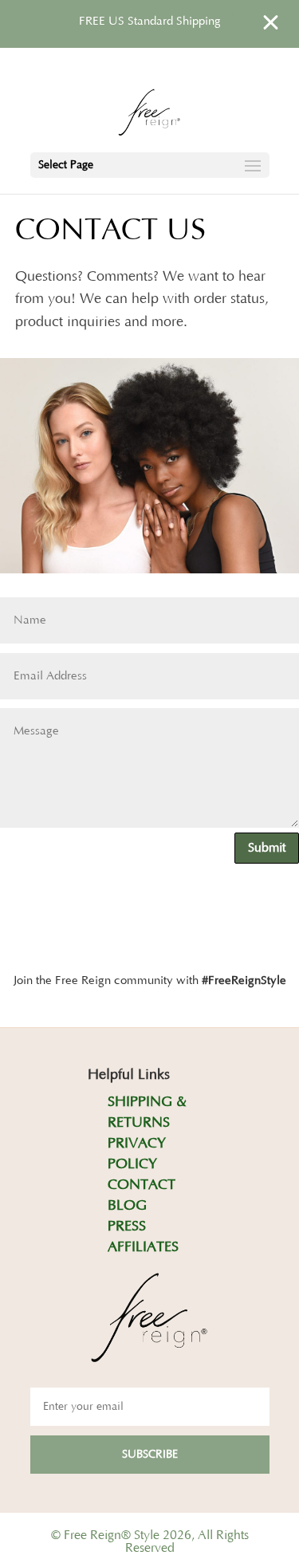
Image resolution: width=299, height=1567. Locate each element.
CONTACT (141, 1185)
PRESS (127, 1226)
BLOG (127, 1206)
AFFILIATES (143, 1247)
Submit (266, 848)
